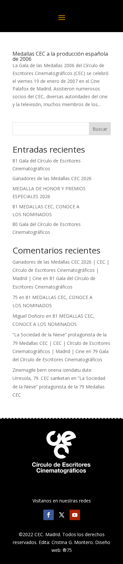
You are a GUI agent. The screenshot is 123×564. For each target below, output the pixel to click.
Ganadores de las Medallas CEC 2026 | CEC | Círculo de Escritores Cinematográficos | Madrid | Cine (60, 270)
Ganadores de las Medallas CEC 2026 (52, 178)
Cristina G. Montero (72, 542)
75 (15, 297)
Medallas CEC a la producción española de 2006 (60, 56)
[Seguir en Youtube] (75, 515)
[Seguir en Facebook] (48, 515)
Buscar (99, 129)
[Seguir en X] (61, 515)
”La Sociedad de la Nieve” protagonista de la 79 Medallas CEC (58, 386)
